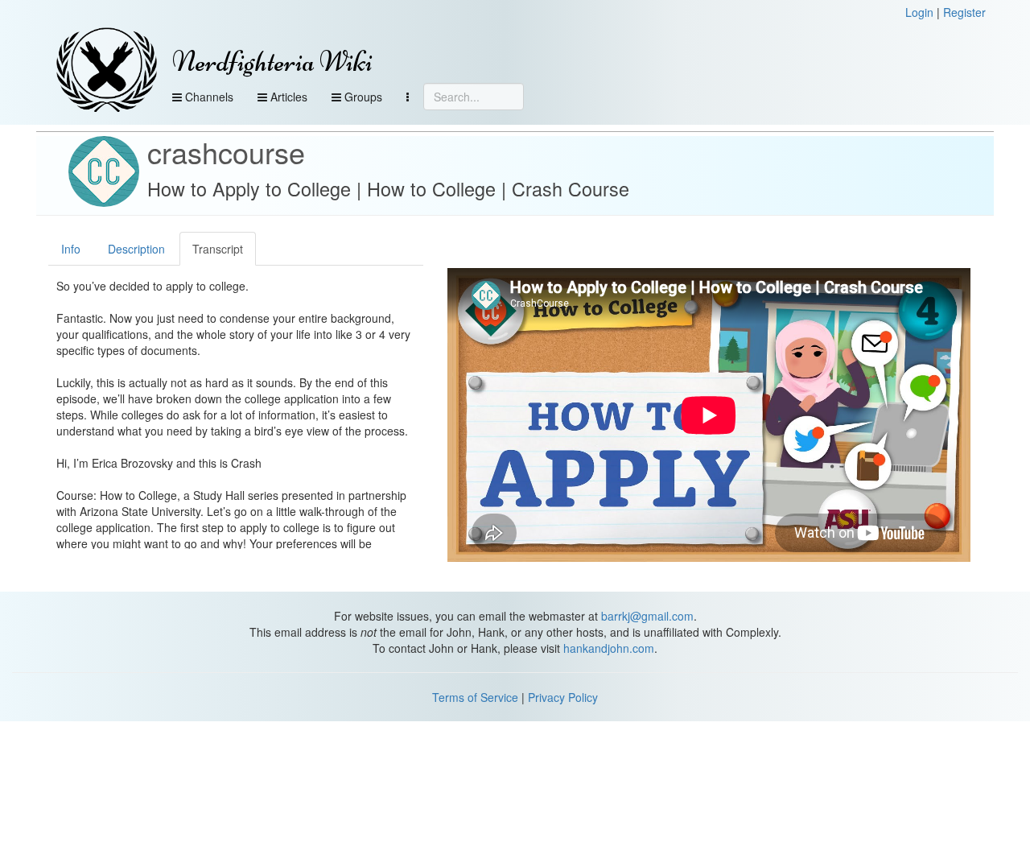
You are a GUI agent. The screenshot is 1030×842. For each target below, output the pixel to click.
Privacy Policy (563, 697)
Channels (207, 97)
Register (964, 12)
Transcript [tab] (217, 249)
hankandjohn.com (608, 648)
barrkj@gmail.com (647, 616)
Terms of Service (475, 697)
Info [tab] (70, 249)
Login (919, 12)
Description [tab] (136, 249)
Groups (361, 97)
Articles (287, 97)
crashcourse (226, 151)
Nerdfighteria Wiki (272, 61)
